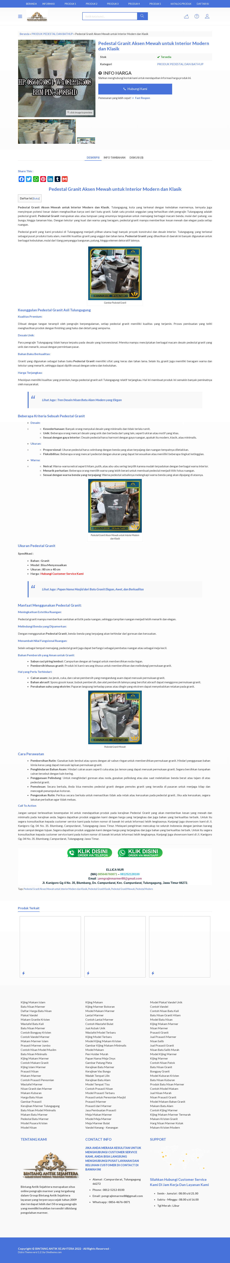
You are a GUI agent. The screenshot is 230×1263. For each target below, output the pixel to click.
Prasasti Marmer (95, 1101)
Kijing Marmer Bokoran (100, 1006)
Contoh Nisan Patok (162, 1062)
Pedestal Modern (144, 888)
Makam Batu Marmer (34, 1114)
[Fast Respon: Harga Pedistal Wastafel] (152, 973)
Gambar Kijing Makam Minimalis (105, 1045)
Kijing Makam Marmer (35, 1058)
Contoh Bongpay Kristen (36, 1032)
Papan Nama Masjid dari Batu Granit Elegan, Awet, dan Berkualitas (100, 589)
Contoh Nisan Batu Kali (164, 1011)
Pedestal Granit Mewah (123, 888)
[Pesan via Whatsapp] (186, 16)
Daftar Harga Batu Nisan (36, 1011)
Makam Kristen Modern (165, 1127)
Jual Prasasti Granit (162, 1045)
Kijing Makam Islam (33, 1002)
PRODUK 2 (91, 3)
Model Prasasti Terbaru (100, 1093)
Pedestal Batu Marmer (35, 1118)
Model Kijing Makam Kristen (103, 1041)
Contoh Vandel (159, 1006)
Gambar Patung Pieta (98, 1062)
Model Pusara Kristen (34, 1123)
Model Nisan (29, 1127)
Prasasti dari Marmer (98, 1106)
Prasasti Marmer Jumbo (35, 1045)
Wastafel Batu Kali (32, 1023)
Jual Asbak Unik (95, 1028)
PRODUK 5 (155, 3)
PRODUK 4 (134, 3)
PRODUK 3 (112, 3)
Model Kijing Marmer (163, 1054)
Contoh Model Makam (164, 1088)
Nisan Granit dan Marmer (36, 1088)
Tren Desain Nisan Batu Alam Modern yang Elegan (89, 400)
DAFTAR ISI (203, 3)
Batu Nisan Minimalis (34, 1054)
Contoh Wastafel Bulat (99, 1023)
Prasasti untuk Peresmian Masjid (105, 1097)
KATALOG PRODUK (181, 3)
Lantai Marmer (94, 1015)
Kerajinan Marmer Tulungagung (40, 1106)
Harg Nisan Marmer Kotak (166, 1123)
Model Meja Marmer (98, 1118)
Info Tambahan (114, 157)
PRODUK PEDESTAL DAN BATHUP (180, 64)
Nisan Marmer (159, 1028)
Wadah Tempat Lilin (97, 1075)
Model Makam (94, 1049)
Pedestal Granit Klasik (99, 888)
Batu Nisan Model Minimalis (38, 1110)
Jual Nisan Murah (160, 1093)
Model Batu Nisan (161, 1019)
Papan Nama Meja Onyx (100, 1058)
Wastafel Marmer (32, 1084)
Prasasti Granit (159, 1032)
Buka (36, 198)
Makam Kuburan (31, 1093)
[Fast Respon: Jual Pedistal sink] (88, 973)
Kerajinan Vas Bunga (98, 1071)
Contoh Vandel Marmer (35, 1036)
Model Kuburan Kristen (164, 1075)
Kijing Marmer (159, 1058)
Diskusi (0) (136, 157)
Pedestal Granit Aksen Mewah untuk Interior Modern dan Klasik (55, 888)
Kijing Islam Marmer (33, 1067)
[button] (142, 16)
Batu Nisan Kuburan (162, 1080)
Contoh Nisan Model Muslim (38, 1049)
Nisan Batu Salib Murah (164, 1049)
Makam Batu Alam (161, 1106)
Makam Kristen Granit (164, 1118)
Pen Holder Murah (96, 1054)
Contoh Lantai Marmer (99, 1019)
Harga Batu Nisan (32, 1097)
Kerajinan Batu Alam (98, 1080)
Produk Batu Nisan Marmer (167, 1084)
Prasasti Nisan (29, 1071)
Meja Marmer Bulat (97, 1123)
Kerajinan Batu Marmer (99, 1067)
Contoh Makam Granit (35, 1062)
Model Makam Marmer (100, 1011)
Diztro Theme (25, 1252)
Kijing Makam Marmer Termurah (170, 1114)
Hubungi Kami (137, 89)
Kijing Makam (94, 1002)
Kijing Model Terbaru (98, 1036)
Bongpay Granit (160, 1071)
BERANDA (31, 3)
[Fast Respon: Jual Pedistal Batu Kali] (23, 973)
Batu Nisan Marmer (33, 1006)
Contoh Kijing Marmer (164, 1110)
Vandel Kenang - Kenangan (101, 1127)
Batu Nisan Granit (161, 1067)
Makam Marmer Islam (34, 1041)
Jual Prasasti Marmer (163, 1036)
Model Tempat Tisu (97, 1084)
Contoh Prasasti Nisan (99, 1088)
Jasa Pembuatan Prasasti (100, 1110)
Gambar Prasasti (31, 1101)
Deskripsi (93, 157)
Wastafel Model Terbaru (100, 1032)
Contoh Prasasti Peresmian (37, 1080)
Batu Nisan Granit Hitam (165, 1015)
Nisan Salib (157, 1041)
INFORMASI (48, 3)
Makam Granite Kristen (35, 1019)
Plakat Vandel (29, 1015)
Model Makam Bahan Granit (167, 1101)
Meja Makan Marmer (98, 1114)
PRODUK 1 (70, 3)
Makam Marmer (31, 1075)
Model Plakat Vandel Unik (166, 1002)
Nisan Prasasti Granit (163, 1097)
